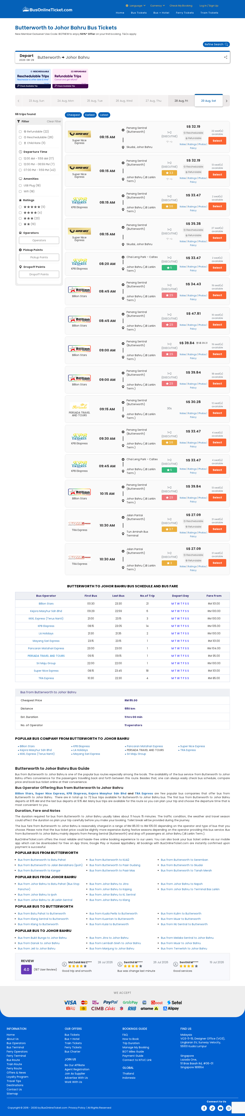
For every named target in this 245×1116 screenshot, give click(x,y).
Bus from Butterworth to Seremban (184, 860)
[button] (33, 78)
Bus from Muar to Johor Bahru (181, 943)
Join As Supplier (75, 1073)
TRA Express (46, 678)
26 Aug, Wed (124, 101)
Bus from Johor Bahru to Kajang (111, 889)
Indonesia (128, 1078)
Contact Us (14, 1089)
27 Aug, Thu (153, 101)
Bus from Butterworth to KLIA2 (109, 860)
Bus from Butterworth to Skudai (182, 865)
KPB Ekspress (46, 626)
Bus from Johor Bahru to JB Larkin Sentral (45, 900)
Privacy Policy (76, 1107)
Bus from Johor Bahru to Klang (110, 900)
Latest (104, 115)
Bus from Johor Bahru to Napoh (182, 884)
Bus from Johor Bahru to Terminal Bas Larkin (190, 889)
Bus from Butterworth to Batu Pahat (42, 860)
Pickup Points (39, 257)
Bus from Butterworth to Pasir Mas (112, 870)
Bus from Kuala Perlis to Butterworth (113, 913)
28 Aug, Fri (181, 101)
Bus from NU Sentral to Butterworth (184, 924)
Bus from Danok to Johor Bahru (39, 943)
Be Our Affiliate (75, 1065)
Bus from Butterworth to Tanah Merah (186, 870)
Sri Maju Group (46, 663)
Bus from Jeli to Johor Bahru (36, 948)
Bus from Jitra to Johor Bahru (109, 938)
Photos (202, 144)
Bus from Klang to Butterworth (38, 924)
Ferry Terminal (16, 1056)
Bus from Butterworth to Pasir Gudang (115, 865)
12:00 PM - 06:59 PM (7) (39, 164)
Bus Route (13, 1060)
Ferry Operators (17, 1051)
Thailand (128, 1073)
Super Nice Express (46, 671)
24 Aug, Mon (65, 101)
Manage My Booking (135, 1047)
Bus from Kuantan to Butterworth (112, 919)
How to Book (130, 1039)
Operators (39, 240)
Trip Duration (131, 1043)
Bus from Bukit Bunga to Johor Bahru (42, 938)
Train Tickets (209, 13)
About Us (13, 1039)
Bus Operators (16, 1043)
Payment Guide (132, 1056)
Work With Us (73, 1082)
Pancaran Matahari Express (46, 648)
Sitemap (12, 1094)
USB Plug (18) (32, 185)
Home (120, 13)
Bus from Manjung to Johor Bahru (112, 948)
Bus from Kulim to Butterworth (181, 913)
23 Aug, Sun (36, 101)
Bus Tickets (139, 13)
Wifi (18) (29, 191)
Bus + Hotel (161, 13)
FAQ (125, 1035)
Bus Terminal (15, 1047)
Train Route (14, 1064)
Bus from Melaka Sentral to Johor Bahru (187, 938)
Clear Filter (54, 121)
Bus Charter (72, 1051)
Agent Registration (77, 1069)
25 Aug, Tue (95, 101)
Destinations (15, 1085)
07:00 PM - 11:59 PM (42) (40, 170)
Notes (183, 144)
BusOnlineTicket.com (54, 1107)
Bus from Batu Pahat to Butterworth (42, 913)
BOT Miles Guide (133, 1051)
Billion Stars (46, 604)
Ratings (192, 144)
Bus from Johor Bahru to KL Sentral (113, 895)
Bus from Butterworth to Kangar (39, 870)
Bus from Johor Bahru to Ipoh (37, 895)
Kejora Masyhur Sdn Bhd (46, 611)
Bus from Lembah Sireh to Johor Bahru (115, 943)
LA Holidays (46, 633)
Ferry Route (14, 1068)
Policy (193, 148)
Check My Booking (181, 5)
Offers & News (16, 1073)
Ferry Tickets (185, 13)
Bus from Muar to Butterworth (181, 919)
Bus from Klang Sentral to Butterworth (43, 919)
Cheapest (73, 115)
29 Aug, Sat (208, 101)
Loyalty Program (17, 1077)
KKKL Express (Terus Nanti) (46, 618)
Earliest (90, 115)
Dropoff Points (39, 274)
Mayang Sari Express (46, 641)
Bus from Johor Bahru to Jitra (109, 884)
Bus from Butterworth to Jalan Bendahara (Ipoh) (50, 865)
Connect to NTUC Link (137, 1060)
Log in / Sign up (208, 5)
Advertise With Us (76, 1078)
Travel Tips (14, 1081)
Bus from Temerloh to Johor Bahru (184, 948)
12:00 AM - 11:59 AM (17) (39, 158)
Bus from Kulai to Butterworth (109, 924)
